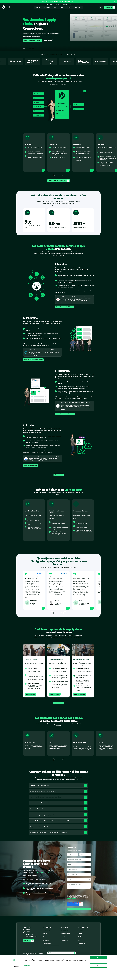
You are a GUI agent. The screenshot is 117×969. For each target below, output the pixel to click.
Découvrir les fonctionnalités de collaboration (33, 359)
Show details (27, 965)
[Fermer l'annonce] (114, 1)
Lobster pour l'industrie (55, 694)
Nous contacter (108, 7)
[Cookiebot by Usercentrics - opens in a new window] (16, 967)
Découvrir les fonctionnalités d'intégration (64, 306)
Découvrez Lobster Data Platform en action (57, 180)
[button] (52, 612)
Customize (98, 961)
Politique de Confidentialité (71, 898)
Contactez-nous (27, 940)
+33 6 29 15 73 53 (29, 934)
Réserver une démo (48, 40)
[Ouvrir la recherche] (70, 4)
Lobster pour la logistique (79, 694)
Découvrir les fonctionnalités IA (30, 465)
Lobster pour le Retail (30, 694)
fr (100, 7)
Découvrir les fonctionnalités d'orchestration (65, 413)
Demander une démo (58, 703)
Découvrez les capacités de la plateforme (32, 40)
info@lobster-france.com (31, 936)
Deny (98, 965)
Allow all (98, 957)
